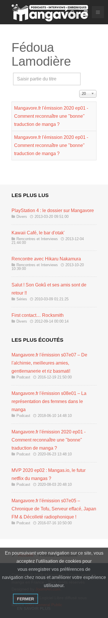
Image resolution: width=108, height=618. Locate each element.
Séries (21, 299)
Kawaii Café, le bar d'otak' (38, 232)
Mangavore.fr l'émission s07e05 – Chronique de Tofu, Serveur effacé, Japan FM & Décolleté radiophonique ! (54, 508)
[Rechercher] (17, 87)
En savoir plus (33, 608)
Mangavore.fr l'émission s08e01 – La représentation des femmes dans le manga (49, 401)
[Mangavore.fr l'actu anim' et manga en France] (50, 12)
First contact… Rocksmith (38, 315)
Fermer (25, 599)
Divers (21, 216)
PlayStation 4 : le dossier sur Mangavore (53, 210)
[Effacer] (25, 87)
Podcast (23, 377)
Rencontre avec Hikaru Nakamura (46, 258)
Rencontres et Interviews (37, 239)
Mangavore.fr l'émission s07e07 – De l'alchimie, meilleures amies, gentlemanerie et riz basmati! (49, 363)
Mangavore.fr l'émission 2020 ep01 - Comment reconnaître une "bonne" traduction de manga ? (51, 116)
